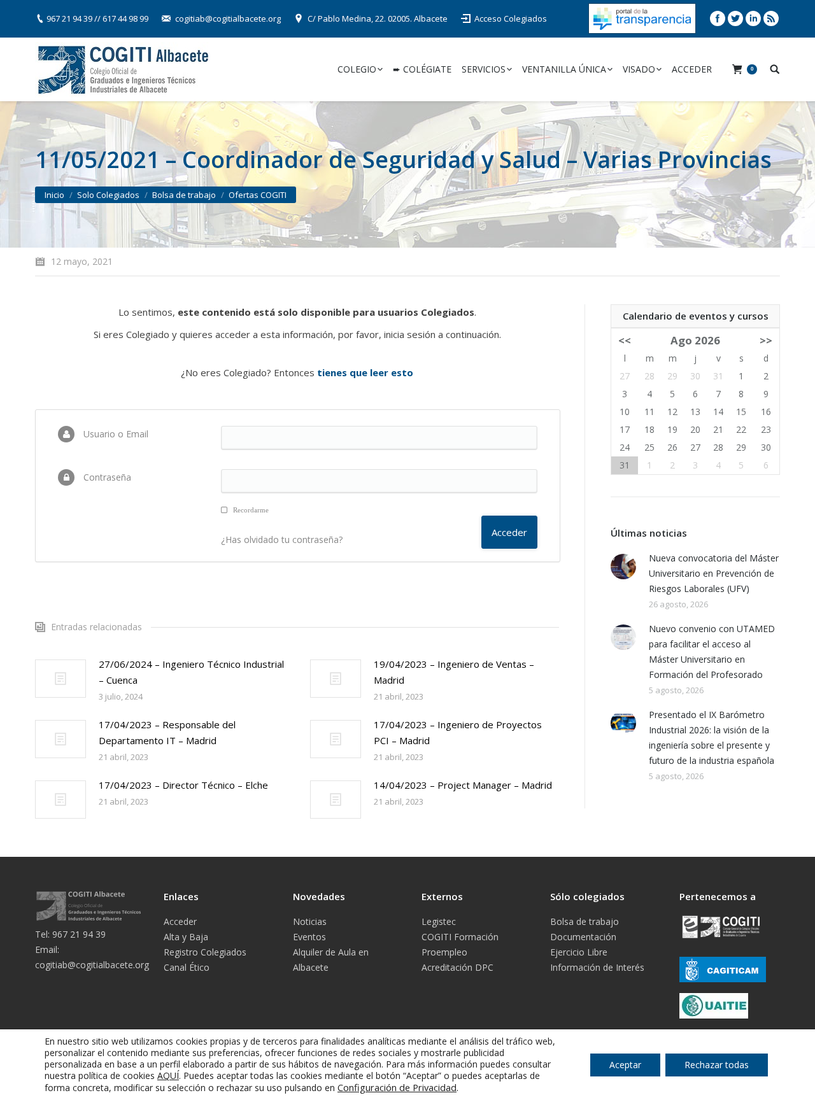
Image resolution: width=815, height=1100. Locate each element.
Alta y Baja (186, 937)
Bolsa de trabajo (184, 195)
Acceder (180, 921)
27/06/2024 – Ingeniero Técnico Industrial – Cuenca (191, 672)
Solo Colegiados (108, 195)
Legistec (439, 921)
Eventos (309, 937)
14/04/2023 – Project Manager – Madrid (463, 785)
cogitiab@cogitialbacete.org (228, 18)
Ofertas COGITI (258, 195)
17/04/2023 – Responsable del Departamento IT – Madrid (167, 732)
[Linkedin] (753, 18)
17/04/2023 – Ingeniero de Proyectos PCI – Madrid (458, 732)
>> (766, 340)
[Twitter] (735, 18)
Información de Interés (597, 967)
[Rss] (771, 18)
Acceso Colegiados (510, 18)
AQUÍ (168, 1075)
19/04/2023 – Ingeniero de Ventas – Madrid (454, 672)
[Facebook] (717, 18)
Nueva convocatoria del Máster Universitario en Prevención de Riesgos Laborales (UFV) (714, 573)
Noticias (310, 921)
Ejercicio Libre (578, 952)
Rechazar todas (716, 1065)
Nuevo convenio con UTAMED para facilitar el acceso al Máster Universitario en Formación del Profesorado (712, 651)
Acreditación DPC (457, 967)
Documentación (583, 937)
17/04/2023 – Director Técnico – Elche (183, 785)
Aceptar (625, 1065)
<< (624, 340)
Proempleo (444, 952)
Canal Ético (186, 967)
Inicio (54, 195)
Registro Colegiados (205, 952)
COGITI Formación (460, 937)
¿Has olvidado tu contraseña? (282, 539)
